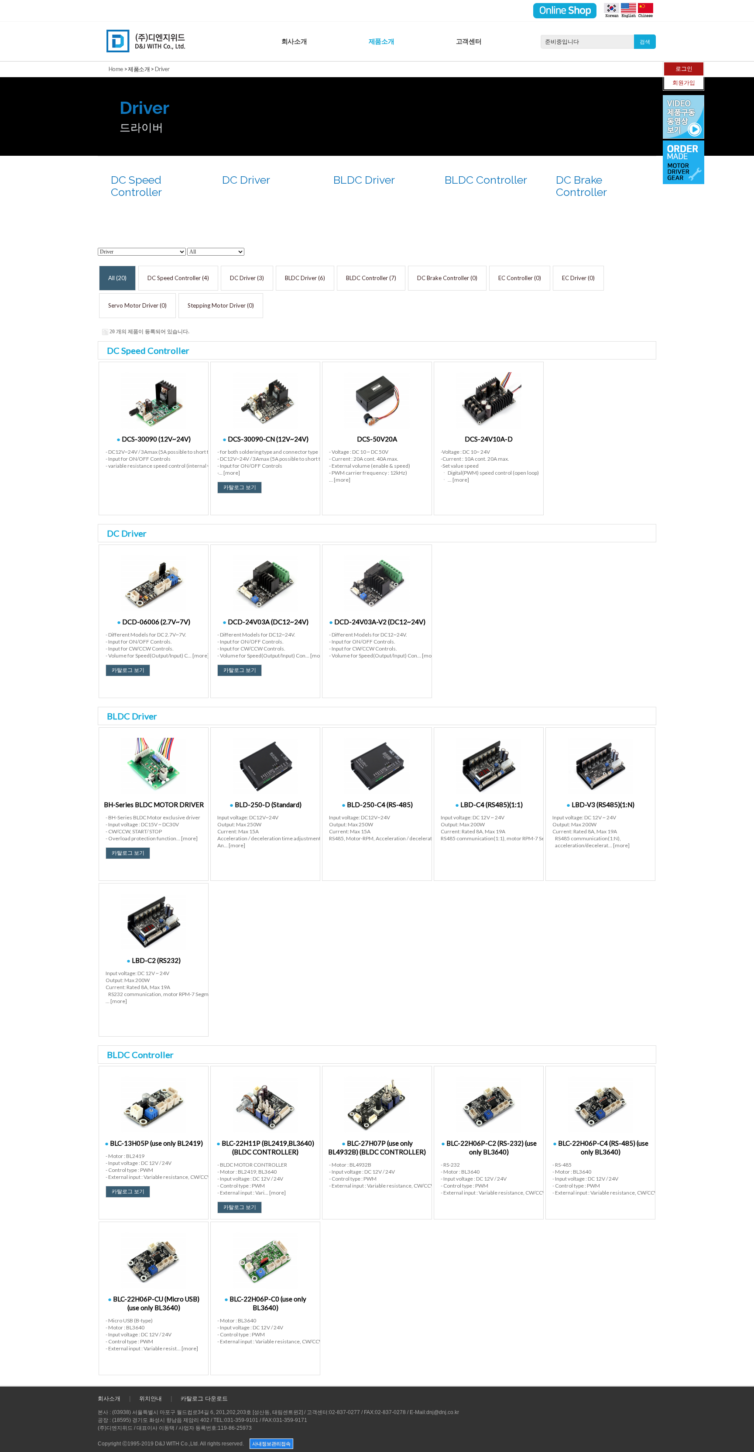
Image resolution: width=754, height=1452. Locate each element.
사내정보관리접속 (271, 1443)
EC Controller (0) (519, 277)
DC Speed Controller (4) (178, 277)
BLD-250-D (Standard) (266, 804)
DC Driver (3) (247, 277)
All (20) (117, 277)
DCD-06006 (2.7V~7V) (153, 622)
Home (116, 68)
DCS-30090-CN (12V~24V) (265, 439)
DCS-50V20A (377, 439)
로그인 (683, 68)
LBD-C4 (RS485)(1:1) (489, 804)
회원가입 (683, 82)
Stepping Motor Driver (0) (221, 305)
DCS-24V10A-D (489, 439)
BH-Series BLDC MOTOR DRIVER (154, 804)
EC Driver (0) (578, 277)
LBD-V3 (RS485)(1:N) (600, 804)
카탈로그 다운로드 (204, 1398)
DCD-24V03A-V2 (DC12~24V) (377, 622)
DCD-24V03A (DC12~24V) (265, 622)
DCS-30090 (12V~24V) (154, 439)
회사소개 (294, 41)
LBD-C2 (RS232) (154, 960)
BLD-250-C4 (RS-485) (377, 804)
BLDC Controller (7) (371, 277)
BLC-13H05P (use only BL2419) (154, 1143)
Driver (162, 68)
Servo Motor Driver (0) (137, 305)
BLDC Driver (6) (305, 277)
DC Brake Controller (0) (447, 277)
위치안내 (150, 1398)
